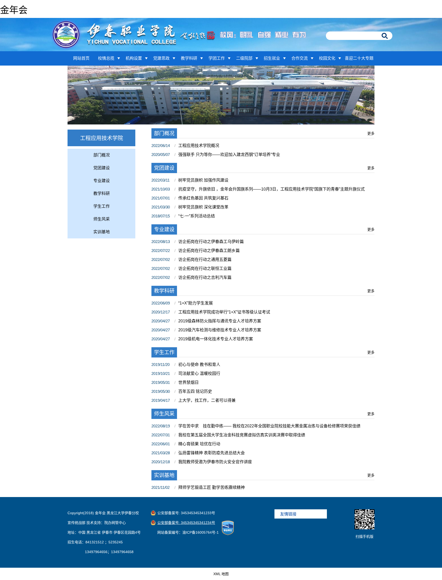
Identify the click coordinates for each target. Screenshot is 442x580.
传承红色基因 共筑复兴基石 (203, 198)
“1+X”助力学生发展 (195, 303)
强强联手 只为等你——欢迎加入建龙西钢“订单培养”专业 (229, 154)
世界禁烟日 (188, 382)
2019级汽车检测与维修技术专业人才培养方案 (219, 330)
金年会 (14, 10)
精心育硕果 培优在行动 (199, 444)
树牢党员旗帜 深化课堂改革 (203, 207)
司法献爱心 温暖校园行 (199, 373)
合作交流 (299, 58)
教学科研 (189, 58)
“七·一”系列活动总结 (196, 216)
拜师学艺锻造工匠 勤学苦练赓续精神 (211, 487)
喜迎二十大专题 (359, 58)
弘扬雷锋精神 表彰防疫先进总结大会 (211, 453)
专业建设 (101, 180)
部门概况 (101, 155)
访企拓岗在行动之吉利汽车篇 (204, 277)
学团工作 (216, 58)
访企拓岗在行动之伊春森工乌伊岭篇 (211, 241)
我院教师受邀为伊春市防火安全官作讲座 (215, 462)
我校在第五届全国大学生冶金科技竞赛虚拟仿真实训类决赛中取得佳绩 (241, 435)
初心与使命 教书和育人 (199, 364)
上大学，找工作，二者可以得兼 (207, 400)
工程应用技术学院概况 (198, 145)
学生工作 (101, 206)
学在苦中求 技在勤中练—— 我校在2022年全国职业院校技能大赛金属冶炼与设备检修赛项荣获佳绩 (269, 426)
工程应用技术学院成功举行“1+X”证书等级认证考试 (224, 312)
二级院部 (244, 58)
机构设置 (134, 58)
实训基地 (101, 232)
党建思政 (161, 58)
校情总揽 (106, 58)
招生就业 (272, 58)
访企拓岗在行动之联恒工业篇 (204, 268)
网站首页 (81, 58)
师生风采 (101, 219)
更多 (370, 133)
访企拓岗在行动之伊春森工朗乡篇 (209, 250)
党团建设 (101, 168)
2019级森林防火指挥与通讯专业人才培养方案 (219, 321)
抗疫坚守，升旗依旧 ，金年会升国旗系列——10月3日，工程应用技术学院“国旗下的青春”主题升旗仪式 (271, 189)
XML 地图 (221, 574)
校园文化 (327, 58)
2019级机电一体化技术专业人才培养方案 (215, 339)
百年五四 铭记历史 (195, 391)
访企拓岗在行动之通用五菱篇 (204, 259)
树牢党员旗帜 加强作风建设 (203, 180)
